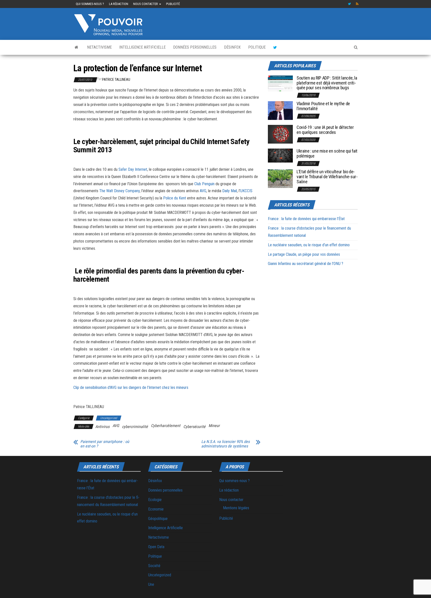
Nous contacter (146, 4)
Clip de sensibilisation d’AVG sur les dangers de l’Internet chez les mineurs (130, 387)
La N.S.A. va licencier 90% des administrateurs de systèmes (225, 443)
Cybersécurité (194, 426)
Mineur (214, 425)
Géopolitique (158, 518)
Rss (357, 4)
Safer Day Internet (132, 169)
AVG (203, 190)
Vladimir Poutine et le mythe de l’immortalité (323, 106)
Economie (156, 509)
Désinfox (232, 47)
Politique (257, 47)
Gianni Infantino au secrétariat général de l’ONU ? (305, 263)
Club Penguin (204, 183)
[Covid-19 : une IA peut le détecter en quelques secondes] (280, 134)
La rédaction (118, 4)
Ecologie (155, 499)
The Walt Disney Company (119, 190)
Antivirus (102, 426)
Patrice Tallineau (116, 80)
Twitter (349, 4)
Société (154, 565)
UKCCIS (246, 190)
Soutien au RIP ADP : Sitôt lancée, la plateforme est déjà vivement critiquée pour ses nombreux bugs (327, 82)
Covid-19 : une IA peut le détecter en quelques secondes (325, 130)
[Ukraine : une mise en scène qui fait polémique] (280, 155)
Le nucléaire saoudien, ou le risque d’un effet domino (309, 245)
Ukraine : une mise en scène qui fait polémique (327, 153)
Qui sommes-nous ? (90, 4)
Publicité (173, 4)
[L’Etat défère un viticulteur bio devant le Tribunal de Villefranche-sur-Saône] (280, 178)
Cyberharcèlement (165, 425)
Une (151, 584)
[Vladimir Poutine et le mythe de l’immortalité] (280, 110)
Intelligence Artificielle (142, 47)
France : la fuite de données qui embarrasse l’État (306, 218)
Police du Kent (174, 198)
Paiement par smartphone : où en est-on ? (104, 443)
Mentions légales (236, 508)
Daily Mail (229, 190)
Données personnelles (194, 47)
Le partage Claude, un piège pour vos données (304, 254)
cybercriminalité (135, 426)
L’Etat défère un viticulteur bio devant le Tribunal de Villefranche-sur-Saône (327, 176)
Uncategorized (108, 418)
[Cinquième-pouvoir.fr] (76, 47)
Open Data (156, 546)
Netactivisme (99, 47)
